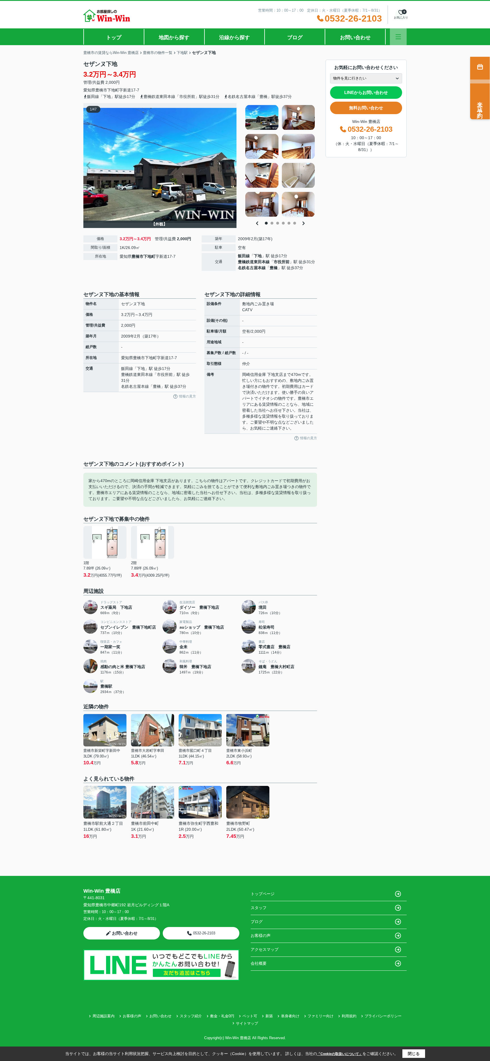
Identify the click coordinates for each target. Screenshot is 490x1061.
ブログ (295, 37)
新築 (269, 1016)
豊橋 (274, 267)
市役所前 (282, 262)
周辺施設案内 (103, 1016)
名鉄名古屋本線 (252, 267)
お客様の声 (261, 935)
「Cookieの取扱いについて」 (339, 1054)
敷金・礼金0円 (222, 1016)
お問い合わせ (355, 37)
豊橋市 (101, 90)
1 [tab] (266, 223)
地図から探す (174, 37)
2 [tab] (272, 223)
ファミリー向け (320, 1016)
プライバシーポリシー (383, 1016)
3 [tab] (277, 223)
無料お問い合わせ (366, 107)
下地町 (113, 90)
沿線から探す (234, 37)
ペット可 (249, 1016)
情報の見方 (187, 396)
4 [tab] (283, 223)
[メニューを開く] (398, 36)
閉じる (414, 1053)
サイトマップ (247, 1023)
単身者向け (290, 1016)
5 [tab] (289, 223)
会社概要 (259, 963)
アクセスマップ (264, 949)
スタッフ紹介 (191, 1016)
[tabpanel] (280, 161)
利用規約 (349, 1016)
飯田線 (244, 256)
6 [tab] (294, 223)
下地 (258, 256)
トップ (113, 37)
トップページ (262, 894)
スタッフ (259, 907)
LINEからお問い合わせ (366, 92)
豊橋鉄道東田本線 (254, 262)
